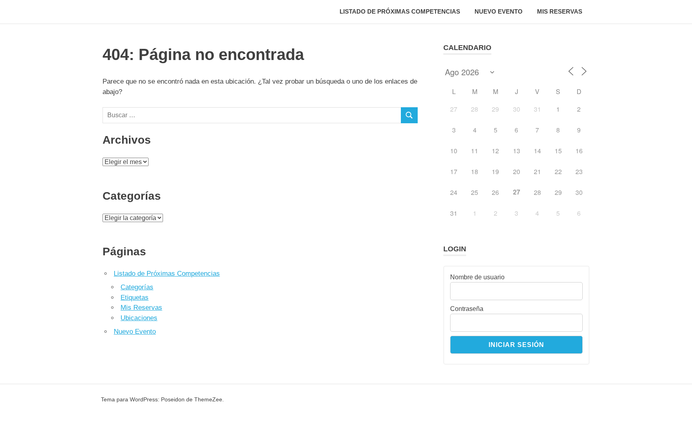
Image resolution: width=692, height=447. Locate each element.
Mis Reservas (559, 11)
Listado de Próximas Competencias (400, 11)
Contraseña (466, 308)
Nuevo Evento (499, 11)
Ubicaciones (139, 318)
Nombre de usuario (477, 277)
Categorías (137, 287)
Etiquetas (135, 297)
